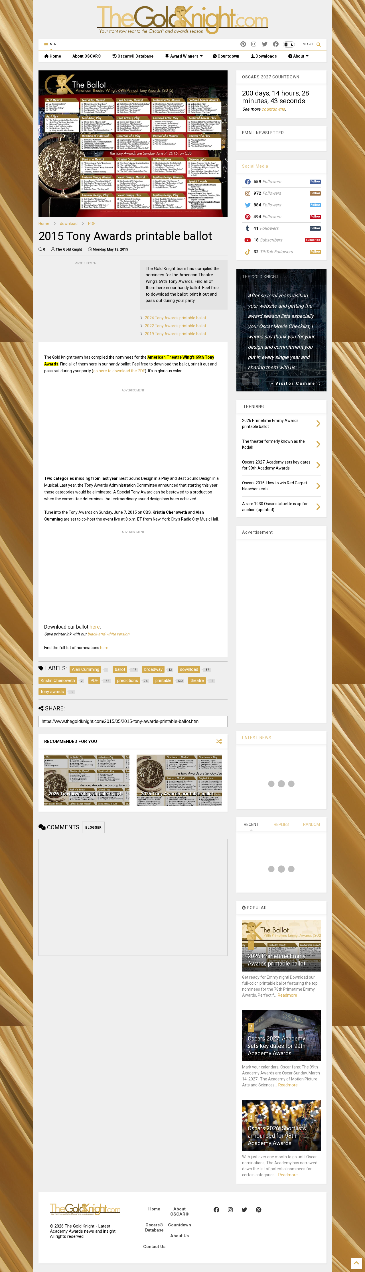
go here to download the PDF (119, 371)
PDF (91, 223)
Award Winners (183, 56)
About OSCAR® (86, 56)
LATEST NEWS (256, 737)
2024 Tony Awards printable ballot (175, 318)
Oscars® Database (135, 56)
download (69, 223)
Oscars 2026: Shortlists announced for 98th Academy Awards (277, 1136)
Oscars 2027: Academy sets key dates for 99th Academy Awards (276, 1046)
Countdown (228, 56)
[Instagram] (253, 44)
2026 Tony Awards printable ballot (84, 793)
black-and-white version (108, 634)
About (298, 56)
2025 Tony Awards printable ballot (177, 793)
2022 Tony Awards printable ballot (175, 326)
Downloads (266, 56)
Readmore (287, 995)
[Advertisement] (81, 301)
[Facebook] (276, 44)
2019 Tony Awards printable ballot (175, 334)
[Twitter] (264, 44)
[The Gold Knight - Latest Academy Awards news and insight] (182, 31)
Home (55, 56)
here (95, 627)
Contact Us (154, 1246)
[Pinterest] (243, 44)
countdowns (273, 109)
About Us (179, 1235)
